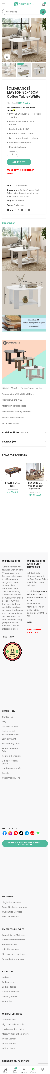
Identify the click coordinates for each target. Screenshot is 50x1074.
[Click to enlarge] (7, 57)
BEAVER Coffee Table (12, 484)
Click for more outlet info (34, 631)
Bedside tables (9, 987)
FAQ (4, 721)
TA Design (19, 205)
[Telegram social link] (29, 210)
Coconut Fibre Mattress (13, 939)
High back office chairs (13, 1024)
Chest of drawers (10, 991)
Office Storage (9, 1038)
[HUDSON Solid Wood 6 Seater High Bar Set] (35, 472)
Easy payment (9, 738)
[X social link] (18, 210)
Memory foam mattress (14, 954)
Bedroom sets (9, 982)
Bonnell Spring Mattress (13, 935)
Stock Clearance (20, 196)
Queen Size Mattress (12, 911)
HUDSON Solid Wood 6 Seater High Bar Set (35, 486)
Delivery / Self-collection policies (10, 732)
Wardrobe (7, 1001)
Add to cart (18, 162)
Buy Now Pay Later (11, 743)
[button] (5, 40)
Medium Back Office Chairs (15, 1034)
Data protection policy (10, 762)
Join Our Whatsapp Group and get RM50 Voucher (25, 843)
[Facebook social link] (15, 210)
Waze (29, 622)
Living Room (18, 193)
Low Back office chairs (13, 1029)
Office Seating (9, 1043)
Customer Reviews (11, 777)
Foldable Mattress (10, 949)
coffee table (18, 200)
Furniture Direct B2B (11, 768)
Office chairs (8, 1048)
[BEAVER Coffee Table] (13, 472)
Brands (5, 773)
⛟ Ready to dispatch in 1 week (21, 171)
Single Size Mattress (11, 902)
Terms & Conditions (11, 756)
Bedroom (6, 977)
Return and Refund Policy (11, 750)
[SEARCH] (43, 12)
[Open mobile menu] (3, 4)
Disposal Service (10, 726)
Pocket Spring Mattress (13, 959)
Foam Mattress (9, 944)
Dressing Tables (9, 996)
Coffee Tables (27, 190)
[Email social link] (22, 210)
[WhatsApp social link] (25, 210)
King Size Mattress (10, 916)
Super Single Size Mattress (14, 907)
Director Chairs (9, 1019)
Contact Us (7, 717)
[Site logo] (24, 4)
